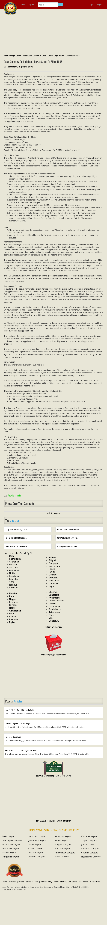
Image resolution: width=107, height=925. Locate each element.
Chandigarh (15, 558)
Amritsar (13, 587)
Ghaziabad (14, 576)
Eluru (51, 615)
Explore (31, 4)
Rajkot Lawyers (35, 852)
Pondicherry (55, 609)
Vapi (51, 617)
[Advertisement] (53, 34)
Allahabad (14, 561)
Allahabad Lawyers (11, 844)
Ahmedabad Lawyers (65, 852)
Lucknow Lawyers (10, 848)
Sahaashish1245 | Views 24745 (20, 66)
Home (23, 4)
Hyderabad (54, 597)
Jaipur (52, 586)
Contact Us (95, 881)
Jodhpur (13, 584)
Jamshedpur (55, 566)
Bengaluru (54, 620)
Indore (12, 616)
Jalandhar (14, 579)
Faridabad (14, 570)
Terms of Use (60, 881)
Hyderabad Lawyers (91, 856)
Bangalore (54, 594)
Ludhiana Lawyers (90, 848)
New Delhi (54, 580)
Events (21, 881)
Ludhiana (53, 583)
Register (100, 4)
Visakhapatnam (56, 600)
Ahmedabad (15, 610)
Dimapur (53, 574)
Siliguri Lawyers (89, 840)
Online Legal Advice (56, 55)
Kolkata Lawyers (89, 836)
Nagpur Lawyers (63, 844)
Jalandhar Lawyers (37, 840)
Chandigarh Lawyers (12, 840)
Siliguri (52, 560)
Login (91, 4)
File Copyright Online (12, 55)
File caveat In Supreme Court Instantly (53, 820)
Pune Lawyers (62, 840)
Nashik (12, 607)
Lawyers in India (72, 55)
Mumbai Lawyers (63, 836)
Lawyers (12, 881)
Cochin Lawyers (36, 848)
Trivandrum (54, 612)
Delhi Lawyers (9, 836)
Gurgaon (13, 567)
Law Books (72, 881)
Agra (11, 581)
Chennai (53, 592)
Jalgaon (13, 604)
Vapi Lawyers (34, 844)
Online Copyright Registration (53, 654)
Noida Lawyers (9, 852)
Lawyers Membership (45, 776)
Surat (11, 613)
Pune (11, 596)
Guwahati (53, 577)
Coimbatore (54, 606)
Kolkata (52, 557)
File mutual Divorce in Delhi (34, 55)
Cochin (52, 603)
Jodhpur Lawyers (36, 856)
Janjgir (52, 571)
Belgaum (13, 602)
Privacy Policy (46, 881)
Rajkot (12, 622)
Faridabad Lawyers (37, 836)
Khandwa (13, 619)
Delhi (11, 556)
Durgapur (54, 563)
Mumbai (13, 593)
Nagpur (13, 599)
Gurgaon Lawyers (10, 856)
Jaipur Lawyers (88, 844)
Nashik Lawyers (62, 848)
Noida (12, 573)
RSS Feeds (83, 881)
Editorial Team (32, 881)
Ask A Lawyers (53, 513)
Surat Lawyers (62, 856)
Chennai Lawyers (89, 852)
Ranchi (52, 568)
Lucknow (13, 564)
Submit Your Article (53, 627)
